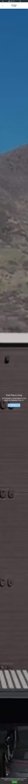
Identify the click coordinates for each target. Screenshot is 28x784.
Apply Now (13, 405)
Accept (14, 782)
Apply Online (12, 1)
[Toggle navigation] (2, 5)
